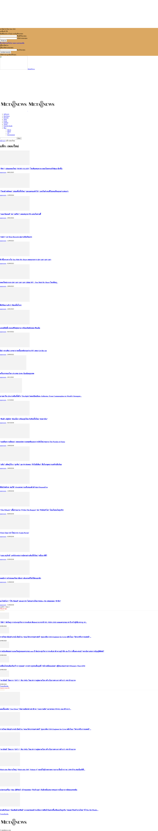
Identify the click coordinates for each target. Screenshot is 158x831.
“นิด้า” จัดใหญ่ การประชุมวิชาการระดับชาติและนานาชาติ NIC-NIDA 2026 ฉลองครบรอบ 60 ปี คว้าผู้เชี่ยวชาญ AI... (43, 622)
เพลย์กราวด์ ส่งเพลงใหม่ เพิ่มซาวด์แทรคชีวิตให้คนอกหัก (20, 578)
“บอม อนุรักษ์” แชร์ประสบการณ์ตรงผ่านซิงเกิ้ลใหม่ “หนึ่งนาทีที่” (23, 555)
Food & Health (8, 126)
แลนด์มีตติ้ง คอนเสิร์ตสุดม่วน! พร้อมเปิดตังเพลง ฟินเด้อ (20, 328)
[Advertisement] (79, 83)
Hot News (7, 116)
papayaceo (3, 172)
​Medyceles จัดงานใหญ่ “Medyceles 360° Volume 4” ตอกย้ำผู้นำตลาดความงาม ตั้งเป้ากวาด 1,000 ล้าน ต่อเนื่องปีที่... (42, 770)
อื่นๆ (5, 128)
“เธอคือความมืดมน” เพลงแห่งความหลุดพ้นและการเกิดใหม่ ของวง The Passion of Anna (32, 442)
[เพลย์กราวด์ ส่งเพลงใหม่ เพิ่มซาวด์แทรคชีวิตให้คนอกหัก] (15, 574)
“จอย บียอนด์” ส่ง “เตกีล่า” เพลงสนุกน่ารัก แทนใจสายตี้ (20, 214)
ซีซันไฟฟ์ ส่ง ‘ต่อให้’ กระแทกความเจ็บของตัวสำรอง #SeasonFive (24, 487)
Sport (5, 119)
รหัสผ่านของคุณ (22, 38)
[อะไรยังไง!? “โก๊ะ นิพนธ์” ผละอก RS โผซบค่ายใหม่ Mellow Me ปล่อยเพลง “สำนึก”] (15, 597)
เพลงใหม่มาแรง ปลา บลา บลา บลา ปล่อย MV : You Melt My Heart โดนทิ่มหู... (29, 282)
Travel (5, 124)
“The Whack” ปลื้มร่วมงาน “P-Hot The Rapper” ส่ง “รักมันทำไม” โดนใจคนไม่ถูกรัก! (32, 510)
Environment (11, 135)
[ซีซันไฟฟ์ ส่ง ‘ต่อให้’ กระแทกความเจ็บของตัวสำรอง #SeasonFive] (15, 483)
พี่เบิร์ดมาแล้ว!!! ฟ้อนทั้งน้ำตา (11, 305)
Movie (9, 130)
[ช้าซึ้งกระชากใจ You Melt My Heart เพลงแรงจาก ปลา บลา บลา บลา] (15, 256)
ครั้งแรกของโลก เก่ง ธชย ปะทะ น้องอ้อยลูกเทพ (17, 373)
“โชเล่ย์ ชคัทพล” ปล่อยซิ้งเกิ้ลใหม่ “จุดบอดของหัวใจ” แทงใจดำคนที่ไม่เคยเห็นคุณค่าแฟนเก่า (34, 191)
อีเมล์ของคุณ (21, 50)
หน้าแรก (6, 114)
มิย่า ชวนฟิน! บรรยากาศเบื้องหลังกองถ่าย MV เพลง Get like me (23, 351)
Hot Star (6, 117)
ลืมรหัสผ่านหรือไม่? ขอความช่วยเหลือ (12, 43)
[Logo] (14, 110)
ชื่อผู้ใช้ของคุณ (21, 36)
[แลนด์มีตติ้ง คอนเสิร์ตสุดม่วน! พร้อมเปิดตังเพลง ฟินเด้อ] (15, 324)
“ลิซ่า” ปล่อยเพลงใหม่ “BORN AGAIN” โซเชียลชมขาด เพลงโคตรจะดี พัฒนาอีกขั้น (31, 169)
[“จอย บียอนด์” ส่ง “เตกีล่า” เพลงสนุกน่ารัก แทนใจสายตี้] (15, 210)
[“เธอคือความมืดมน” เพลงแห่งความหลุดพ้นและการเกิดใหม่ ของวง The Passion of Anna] (15, 438)
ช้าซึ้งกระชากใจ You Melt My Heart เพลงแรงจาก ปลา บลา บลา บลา (25, 260)
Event (5, 121)
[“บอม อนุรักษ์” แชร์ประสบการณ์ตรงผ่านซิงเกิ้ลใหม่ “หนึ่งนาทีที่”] (15, 551)
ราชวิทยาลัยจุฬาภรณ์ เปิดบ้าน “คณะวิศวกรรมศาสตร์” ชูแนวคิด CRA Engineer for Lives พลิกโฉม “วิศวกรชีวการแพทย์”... (45, 637)
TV (8, 133)
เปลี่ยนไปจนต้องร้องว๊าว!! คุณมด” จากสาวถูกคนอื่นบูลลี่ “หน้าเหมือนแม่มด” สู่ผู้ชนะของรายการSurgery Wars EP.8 (42, 666)
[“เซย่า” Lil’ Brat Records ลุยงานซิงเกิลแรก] (15, 233)
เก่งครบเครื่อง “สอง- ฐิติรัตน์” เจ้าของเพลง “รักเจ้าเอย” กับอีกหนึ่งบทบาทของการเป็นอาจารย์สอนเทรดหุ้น (38, 790)
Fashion (6, 122)
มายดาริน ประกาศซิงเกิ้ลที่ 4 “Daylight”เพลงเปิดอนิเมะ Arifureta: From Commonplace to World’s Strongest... (41, 396)
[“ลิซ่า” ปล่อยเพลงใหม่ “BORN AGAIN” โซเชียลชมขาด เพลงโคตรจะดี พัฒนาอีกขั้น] (15, 164)
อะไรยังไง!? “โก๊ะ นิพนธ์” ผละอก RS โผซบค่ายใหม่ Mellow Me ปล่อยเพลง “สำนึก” (30, 601)
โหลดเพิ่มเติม (4, 686)
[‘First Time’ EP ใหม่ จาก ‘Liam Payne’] (15, 529)
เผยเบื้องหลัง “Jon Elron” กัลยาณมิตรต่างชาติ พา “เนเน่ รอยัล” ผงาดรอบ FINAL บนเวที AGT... (35, 709)
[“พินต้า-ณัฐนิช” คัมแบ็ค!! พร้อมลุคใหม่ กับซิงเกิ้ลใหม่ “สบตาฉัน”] (15, 415)
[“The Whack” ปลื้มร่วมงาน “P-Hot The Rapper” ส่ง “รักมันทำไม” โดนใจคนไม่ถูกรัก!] (15, 506)
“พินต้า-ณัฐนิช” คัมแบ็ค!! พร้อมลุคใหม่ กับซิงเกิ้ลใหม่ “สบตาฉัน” (24, 419)
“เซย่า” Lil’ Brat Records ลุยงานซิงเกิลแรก (16, 237)
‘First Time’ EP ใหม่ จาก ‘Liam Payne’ (14, 533)
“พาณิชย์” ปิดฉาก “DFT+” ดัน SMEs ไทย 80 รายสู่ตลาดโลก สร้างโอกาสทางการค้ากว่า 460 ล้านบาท (38, 680)
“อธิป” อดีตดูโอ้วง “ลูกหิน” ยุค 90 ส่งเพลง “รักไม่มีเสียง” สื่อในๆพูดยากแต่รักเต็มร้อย (31, 464)
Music (9, 131)
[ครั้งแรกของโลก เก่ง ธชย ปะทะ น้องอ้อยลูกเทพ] (13, 369)
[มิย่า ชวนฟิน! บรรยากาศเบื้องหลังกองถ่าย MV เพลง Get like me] (15, 346)
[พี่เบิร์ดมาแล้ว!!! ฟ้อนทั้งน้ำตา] (15, 301)
